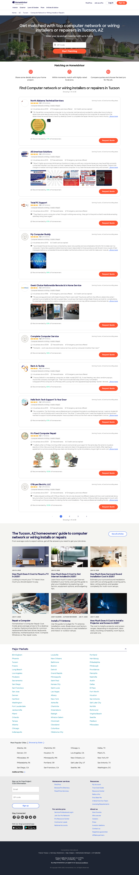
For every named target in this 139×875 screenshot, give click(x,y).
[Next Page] (86, 516)
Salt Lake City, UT (78, 763)
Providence (94, 670)
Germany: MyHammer (57, 853)
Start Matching (69, 51)
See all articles (118, 534)
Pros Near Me (97, 798)
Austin (92, 681)
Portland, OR (49, 763)
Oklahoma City (57, 732)
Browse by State (35, 743)
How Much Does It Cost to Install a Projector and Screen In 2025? (106, 621)
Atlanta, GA (21, 748)
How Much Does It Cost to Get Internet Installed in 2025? (66, 575)
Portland (93, 655)
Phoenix (15, 659)
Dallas (92, 684)
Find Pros (57, 784)
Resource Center (98, 791)
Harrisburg (94, 659)
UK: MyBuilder (96, 853)
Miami (14, 714)
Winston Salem (57, 717)
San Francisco (18, 688)
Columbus (55, 728)
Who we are (96, 815)
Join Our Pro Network (62, 815)
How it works (96, 812)
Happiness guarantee (100, 832)
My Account (96, 784)
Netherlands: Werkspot (83, 853)
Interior (15, 7)
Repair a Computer (21, 620)
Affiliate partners (98, 835)
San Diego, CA (23, 768)
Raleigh (54, 714)
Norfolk (93, 706)
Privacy (57, 858)
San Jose (15, 692)
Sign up (26, 806)
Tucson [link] (25, 13)
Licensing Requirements (100, 804)
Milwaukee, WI (23, 758)
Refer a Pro (96, 794)
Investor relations (98, 825)
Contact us (96, 829)
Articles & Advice (52, 7)
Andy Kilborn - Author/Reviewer (64, 617)
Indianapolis (17, 732)
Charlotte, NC (49, 748)
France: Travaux (43, 853)
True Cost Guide (98, 788)
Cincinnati (55, 721)
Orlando (15, 717)
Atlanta (15, 725)
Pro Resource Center (61, 819)
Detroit (54, 670)
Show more (114, 116)
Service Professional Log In (63, 812)
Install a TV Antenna (60, 621)
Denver (15, 695)
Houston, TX (49, 753)
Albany (54, 695)
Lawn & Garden (33, 7)
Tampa (15, 721)
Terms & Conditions (82, 863)
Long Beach (17, 670)
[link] (69, 103)
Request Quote (108, 140)
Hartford (15, 699)
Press (94, 822)
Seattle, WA (75, 768)
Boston (54, 666)
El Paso (93, 688)
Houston (93, 695)
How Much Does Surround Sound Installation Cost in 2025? (106, 575)
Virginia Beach (96, 714)
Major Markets (20, 649)
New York (55, 699)
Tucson (15, 662)
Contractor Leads (60, 822)
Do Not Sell (71, 858)
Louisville (54, 655)
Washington (17, 703)
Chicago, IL (75, 748)
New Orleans (56, 659)
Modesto (16, 677)
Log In (110, 3)
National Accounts (61, 825)
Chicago (15, 728)
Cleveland (55, 725)
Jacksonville (17, 710)
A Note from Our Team (100, 801)
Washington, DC (104, 768)
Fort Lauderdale (19, 706)
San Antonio (95, 699)
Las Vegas (55, 692)
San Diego (16, 684)
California (64, 858)
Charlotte (55, 706)
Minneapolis (56, 677)
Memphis (93, 673)
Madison (93, 721)
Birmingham (17, 655)
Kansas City (55, 684)
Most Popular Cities (18, 743)
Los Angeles (17, 673)
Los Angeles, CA (77, 753)
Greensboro (56, 710)
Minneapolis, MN (50, 758)
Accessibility (80, 859)
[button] (38, 127)
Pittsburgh (94, 666)
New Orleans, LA (78, 758)
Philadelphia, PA (23, 763)
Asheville (54, 703)
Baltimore (55, 662)
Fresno (15, 666)
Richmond (94, 710)
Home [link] (14, 13)
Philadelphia (95, 662)
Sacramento (17, 681)
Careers (95, 819)
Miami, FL (101, 753)
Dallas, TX (101, 748)
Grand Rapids (56, 673)
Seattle (93, 717)
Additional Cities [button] (17, 772)
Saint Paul (55, 681)
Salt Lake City (95, 703)
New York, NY (103, 758)
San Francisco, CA (51, 768)
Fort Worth (94, 692)
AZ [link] (20, 13)
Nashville (93, 677)
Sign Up (122, 3)
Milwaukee (94, 725)
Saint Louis (55, 688)
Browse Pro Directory (62, 788)
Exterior (23, 7)
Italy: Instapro (70, 853)
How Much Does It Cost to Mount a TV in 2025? (30, 575)
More (42, 7)
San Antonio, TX (104, 763)
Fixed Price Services (61, 791)
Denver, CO (22, 753)
